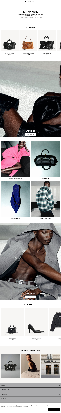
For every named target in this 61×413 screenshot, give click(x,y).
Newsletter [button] (4, 385)
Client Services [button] (5, 389)
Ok (54, 409)
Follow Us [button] (3, 398)
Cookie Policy (25, 406)
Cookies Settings (42, 409)
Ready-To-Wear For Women (15, 178)
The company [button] (4, 394)
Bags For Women (45, 178)
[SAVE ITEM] (22, 309)
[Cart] (59, 2)
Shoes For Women (15, 218)
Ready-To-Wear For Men (45, 218)
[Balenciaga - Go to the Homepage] (30, 1)
